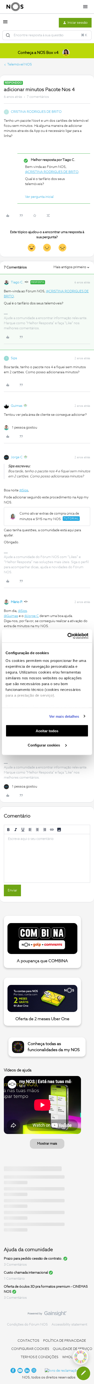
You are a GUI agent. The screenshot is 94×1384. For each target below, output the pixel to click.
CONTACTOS (28, 1340)
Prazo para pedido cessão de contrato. (33, 1258)
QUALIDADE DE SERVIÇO (72, 1349)
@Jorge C (31, 616)
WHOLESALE (72, 1357)
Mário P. (17, 602)
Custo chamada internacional (26, 1272)
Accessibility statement (69, 1324)
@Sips (23, 490)
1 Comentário (14, 1278)
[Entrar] (7, 35)
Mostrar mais (47, 1143)
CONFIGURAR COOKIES (30, 1349)
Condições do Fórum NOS (27, 1324)
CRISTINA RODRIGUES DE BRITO (36, 112)
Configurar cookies (44, 745)
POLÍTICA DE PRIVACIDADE (64, 1340)
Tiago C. (17, 282)
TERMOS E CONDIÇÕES (39, 1357)
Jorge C (17, 457)
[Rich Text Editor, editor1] (47, 858)
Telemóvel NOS (19, 64)
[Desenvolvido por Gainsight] (47, 1314)
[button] (5, 23)
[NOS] (15, 6)
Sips (14, 358)
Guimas (16, 406)
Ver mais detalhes (64, 716)
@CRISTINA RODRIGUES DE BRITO (51, 172)
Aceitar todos (47, 731)
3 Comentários (15, 1264)
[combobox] (47, 35)
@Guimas (11, 616)
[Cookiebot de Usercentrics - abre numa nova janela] (67, 636)
